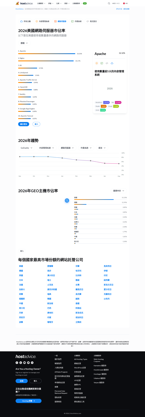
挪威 (77, 280)
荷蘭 (75, 227)
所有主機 (27, 21)
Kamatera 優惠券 (100, 365)
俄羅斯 (76, 232)
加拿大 (76, 222)
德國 (75, 202)
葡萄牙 (50, 322)
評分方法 (119, 9)
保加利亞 (79, 317)
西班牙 (22, 317)
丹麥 (21, 313)
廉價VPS (77, 385)
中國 (75, 236)
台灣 (77, 285)
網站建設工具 (79, 402)
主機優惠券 (79, 3)
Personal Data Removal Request (61, 392)
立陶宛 (78, 322)
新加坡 (50, 303)
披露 (56, 387)
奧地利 (50, 313)
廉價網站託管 (79, 376)
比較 (57, 3)
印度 (49, 317)
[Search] (109, 3)
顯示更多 (23, 124)
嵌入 (36, 124)
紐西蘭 (107, 280)
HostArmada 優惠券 (101, 370)
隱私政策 (58, 397)
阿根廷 (78, 308)
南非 (49, 271)
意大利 (76, 241)
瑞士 (49, 280)
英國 (75, 207)
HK (126, 3)
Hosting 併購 (27, 401)
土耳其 (50, 285)
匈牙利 (78, 271)
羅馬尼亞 (79, 289)
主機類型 (40, 3)
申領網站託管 (60, 382)
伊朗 (106, 271)
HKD (116, 3)
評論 (49, 3)
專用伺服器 (78, 393)
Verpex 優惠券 (99, 382)
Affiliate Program (61, 372)
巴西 (49, 308)
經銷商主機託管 (80, 397)
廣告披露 (126, 9)
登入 (35, 381)
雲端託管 (77, 389)
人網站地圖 (59, 368)
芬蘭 (77, 266)
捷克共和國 (52, 289)
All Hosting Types (80, 359)
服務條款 (58, 402)
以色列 (107, 299)
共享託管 (77, 372)
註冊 (21, 381)
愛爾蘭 (50, 266)
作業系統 (78, 21)
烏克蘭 (78, 294)
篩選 (23, 43)
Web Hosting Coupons (99, 360)
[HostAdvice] (24, 3)
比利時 (78, 275)
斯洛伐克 (79, 313)
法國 (75, 217)
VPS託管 (77, 380)
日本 (75, 212)
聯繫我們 (58, 363)
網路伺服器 (62, 21)
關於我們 (58, 359)
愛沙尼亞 (107, 289)
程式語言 (93, 21)
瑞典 (49, 294)
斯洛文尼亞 (108, 285)
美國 (75, 197)
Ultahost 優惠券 (100, 378)
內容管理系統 (44, 21)
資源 (65, 3)
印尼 (106, 275)
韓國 (49, 299)
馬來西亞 (107, 266)
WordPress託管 (80, 368)
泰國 (77, 303)
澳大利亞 (51, 275)
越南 (77, 299)
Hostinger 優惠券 (100, 374)
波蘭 (21, 322)
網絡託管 (77, 363)
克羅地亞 (107, 294)
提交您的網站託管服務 (62, 377)
